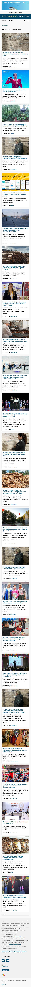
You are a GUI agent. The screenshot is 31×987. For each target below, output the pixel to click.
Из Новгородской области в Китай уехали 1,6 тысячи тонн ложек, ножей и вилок (15, 54)
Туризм (12, 133)
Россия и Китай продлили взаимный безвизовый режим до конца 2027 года (15, 125)
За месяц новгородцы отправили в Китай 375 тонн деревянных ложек (14, 568)
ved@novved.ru (22, 937)
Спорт (12, 429)
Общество (13, 101)
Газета (11, 20)
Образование (14, 686)
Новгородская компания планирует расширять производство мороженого (15, 340)
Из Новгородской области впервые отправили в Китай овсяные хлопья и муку (14, 454)
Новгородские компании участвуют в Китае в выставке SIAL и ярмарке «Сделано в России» (14, 639)
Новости (4, 20)
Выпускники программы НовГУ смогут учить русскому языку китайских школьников (15, 674)
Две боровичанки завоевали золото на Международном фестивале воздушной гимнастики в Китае (15, 414)
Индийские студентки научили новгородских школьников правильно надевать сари (15, 750)
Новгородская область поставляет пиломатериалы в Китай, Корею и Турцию (14, 267)
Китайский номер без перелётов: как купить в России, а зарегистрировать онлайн (14, 194)
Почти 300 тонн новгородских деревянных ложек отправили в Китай (15, 157)
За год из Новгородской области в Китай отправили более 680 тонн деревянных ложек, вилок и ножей (14, 710)
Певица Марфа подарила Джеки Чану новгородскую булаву (15, 90)
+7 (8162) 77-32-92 (17, 936)
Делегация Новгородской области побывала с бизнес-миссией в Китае (14, 896)
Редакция (4, 984)
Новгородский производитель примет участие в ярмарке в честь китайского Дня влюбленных (15, 529)
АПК (11, 872)
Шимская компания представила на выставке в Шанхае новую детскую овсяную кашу (14, 303)
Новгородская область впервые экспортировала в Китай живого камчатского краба (13, 857)
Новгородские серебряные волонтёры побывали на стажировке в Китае (15, 602)
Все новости (5, 25)
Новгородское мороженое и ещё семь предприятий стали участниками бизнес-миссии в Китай (15, 377)
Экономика (13, 67)
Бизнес (12, 205)
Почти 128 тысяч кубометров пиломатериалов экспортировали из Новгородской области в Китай (14, 491)
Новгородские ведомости (15, 944)
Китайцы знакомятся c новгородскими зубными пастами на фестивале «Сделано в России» (15, 785)
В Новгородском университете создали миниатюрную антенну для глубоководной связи (15, 230)
